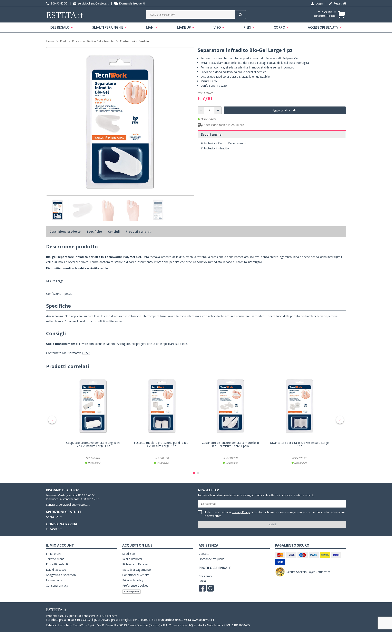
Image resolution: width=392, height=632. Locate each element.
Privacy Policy (241, 512)
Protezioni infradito (134, 41)
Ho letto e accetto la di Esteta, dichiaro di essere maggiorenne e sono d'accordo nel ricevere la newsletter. (274, 514)
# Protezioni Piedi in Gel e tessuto (223, 143)
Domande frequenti (131, 3)
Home (50, 41)
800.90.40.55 (58, 3)
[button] (194, 473)
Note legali (214, 625)
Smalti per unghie (107, 27)
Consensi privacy (57, 585)
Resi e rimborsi (132, 559)
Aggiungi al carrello (284, 110)
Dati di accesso (56, 569)
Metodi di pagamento (136, 569)
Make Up (184, 27)
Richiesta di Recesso (135, 564)
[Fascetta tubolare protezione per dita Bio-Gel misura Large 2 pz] (161, 405)
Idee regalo (60, 27)
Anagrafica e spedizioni (61, 575)
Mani (150, 27)
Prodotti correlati (138, 231)
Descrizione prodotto (65, 231)
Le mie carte (54, 580)
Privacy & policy (132, 580)
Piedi (247, 27)
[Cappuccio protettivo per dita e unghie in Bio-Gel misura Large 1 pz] (92, 405)
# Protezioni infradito (215, 148)
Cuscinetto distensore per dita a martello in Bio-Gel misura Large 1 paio (230, 444)
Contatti (204, 554)
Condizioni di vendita (135, 575)
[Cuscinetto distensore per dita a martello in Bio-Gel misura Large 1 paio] (230, 405)
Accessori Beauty (323, 27)
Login (319, 3)
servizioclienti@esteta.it (93, 3)
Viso (217, 27)
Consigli (114, 231)
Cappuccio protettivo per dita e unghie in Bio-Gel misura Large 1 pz (93, 444)
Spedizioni (129, 554)
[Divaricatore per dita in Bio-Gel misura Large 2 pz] (299, 405)
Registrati (339, 3)
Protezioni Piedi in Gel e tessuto (93, 41)
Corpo (279, 27)
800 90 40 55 (86, 495)
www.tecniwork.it (203, 620)
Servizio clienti (55, 559)
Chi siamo (205, 576)
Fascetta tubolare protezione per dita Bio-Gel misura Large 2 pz (161, 444)
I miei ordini (53, 554)
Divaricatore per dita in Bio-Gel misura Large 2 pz (299, 444)
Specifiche (94, 231)
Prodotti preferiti (57, 564)
